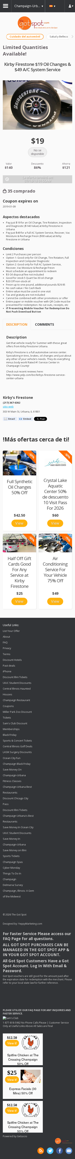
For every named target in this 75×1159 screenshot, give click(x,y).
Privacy (7, 648)
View (19, 523)
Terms (6, 654)
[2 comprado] (19, 543)
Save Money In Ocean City (18, 827)
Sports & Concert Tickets (17, 740)
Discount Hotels (12, 660)
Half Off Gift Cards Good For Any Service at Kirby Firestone (19, 572)
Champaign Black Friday (16, 764)
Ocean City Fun (11, 758)
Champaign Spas (13, 862)
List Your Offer (11, 631)
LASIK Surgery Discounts (17, 752)
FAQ (5, 642)
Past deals (9, 665)
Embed (27, 418)
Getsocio (22, 1136)
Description (16, 324)
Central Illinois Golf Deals (17, 746)
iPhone (7, 671)
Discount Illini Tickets (15, 677)
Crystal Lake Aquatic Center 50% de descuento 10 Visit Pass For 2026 (55, 494)
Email (11, 418)
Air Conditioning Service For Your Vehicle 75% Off (55, 569)
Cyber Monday (11, 867)
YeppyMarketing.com (30, 923)
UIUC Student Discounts (17, 683)
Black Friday (9, 735)
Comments (44, 324)
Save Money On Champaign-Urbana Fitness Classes (14, 775)
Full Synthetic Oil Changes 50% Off (19, 487)
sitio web (8, 406)
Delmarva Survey (13, 885)
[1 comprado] (19, 463)
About (6, 636)
